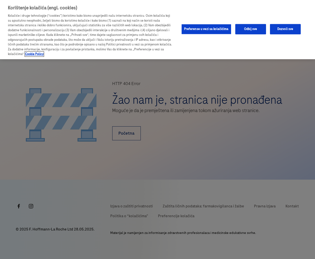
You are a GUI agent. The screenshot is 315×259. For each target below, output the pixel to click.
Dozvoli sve (285, 29)
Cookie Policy (34, 54)
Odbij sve (250, 29)
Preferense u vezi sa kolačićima (206, 29)
